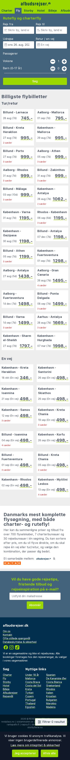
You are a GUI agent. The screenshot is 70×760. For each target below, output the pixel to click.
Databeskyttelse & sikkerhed (19, 642)
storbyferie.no (35, 727)
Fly (18, 10)
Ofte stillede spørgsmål (16, 638)
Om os (6, 631)
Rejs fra (8, 24)
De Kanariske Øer (56, 678)
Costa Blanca (54, 682)
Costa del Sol (33, 685)
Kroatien (51, 696)
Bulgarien (51, 699)
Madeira (50, 707)
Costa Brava (32, 682)
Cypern (29, 696)
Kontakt (7, 634)
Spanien (50, 674)
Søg (35, 81)
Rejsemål (8, 696)
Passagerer (10, 53)
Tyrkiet (29, 692)
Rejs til (40, 24)
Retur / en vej (45, 39)
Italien (49, 692)
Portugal (30, 699)
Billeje (52, 10)
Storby (28, 10)
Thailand (30, 703)
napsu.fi (25, 724)
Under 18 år (32, 674)
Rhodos (50, 689)
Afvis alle (49, 753)
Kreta (28, 689)
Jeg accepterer (25, 753)
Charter (6, 10)
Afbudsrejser (10, 692)
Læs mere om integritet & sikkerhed (35, 745)
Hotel (41, 10)
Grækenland (53, 685)
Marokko (51, 703)
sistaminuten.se (25, 721)
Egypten (30, 707)
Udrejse (8, 39)
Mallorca (30, 678)
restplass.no (8, 721)
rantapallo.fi (13, 724)
